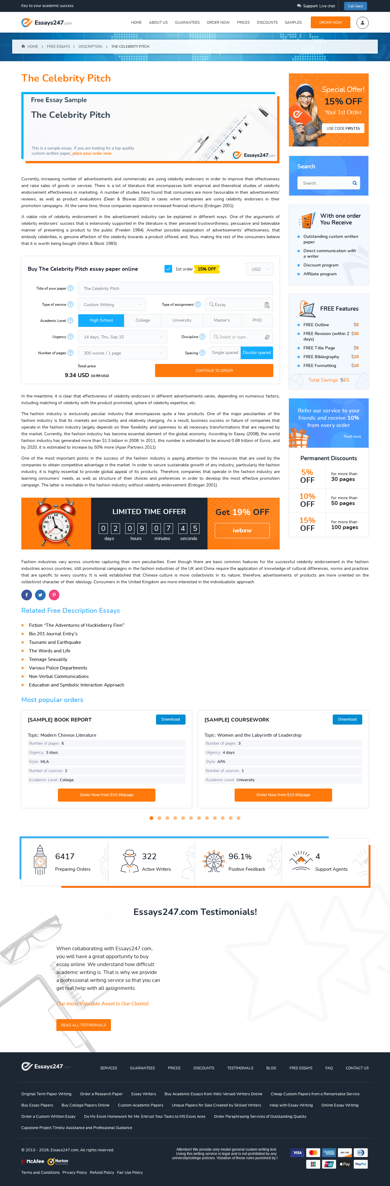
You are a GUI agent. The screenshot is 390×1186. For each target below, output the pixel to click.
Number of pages (52, 353)
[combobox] (239, 304)
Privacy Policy (74, 1173)
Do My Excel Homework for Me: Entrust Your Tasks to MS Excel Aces (144, 1117)
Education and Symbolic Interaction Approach (76, 685)
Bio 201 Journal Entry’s (53, 634)
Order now (218, 22)
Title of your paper (51, 288)
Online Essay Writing (340, 1105)
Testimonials (240, 1068)
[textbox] (246, 337)
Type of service (54, 304)
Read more (352, 436)
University (181, 320)
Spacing (191, 353)
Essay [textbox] (220, 305)
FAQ (329, 1068)
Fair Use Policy (130, 1173)
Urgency (59, 337)
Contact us (357, 1068)
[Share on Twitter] (40, 595)
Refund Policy (102, 1173)
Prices (243, 22)
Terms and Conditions (40, 1173)
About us (158, 22)
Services (108, 1068)
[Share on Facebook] (26, 595)
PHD (257, 320)
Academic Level (53, 321)
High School (101, 320)
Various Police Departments (58, 668)
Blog (271, 1068)
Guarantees (187, 22)
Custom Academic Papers (140, 1105)
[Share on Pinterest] (54, 595)
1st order (195, 269)
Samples (293, 22)
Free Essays (300, 1068)
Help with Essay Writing (291, 1105)
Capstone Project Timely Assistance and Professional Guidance (76, 1128)
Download (170, 720)
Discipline (190, 337)
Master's (222, 320)
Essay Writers (143, 1094)
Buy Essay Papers (37, 1105)
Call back (355, 6)
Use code (343, 128)
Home (136, 22)
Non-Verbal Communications (59, 676)
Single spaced (225, 353)
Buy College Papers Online (85, 1105)
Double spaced (257, 353)
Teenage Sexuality (48, 659)
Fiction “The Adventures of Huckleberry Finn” (76, 625)
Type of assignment (177, 304)
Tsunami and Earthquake (55, 642)
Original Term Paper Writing (46, 1094)
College (143, 320)
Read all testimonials (83, 1025)
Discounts (267, 22)
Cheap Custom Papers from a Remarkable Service (315, 1094)
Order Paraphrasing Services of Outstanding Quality (260, 1117)
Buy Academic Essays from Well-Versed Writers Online (213, 1094)
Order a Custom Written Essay (48, 1117)
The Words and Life (49, 651)
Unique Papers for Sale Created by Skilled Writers (216, 1105)
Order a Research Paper (101, 1094)
